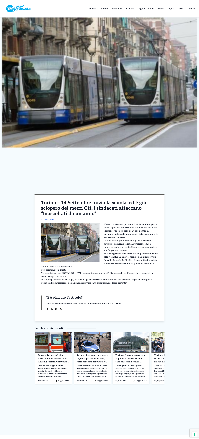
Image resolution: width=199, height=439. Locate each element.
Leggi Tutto (63, 381)
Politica (104, 8)
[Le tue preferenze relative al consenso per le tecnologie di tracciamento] (194, 434)
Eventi (161, 8)
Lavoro (191, 8)
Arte (181, 8)
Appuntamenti (146, 8)
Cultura (130, 8)
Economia (117, 8)
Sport (171, 8)
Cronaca (92, 8)
